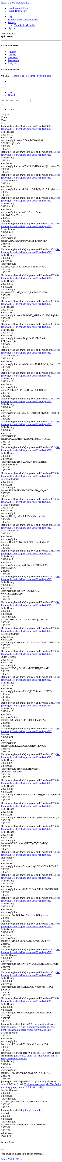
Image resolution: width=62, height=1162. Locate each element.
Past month (13, 60)
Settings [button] (12, 22)
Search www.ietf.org (18, 8)
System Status (44, 75)
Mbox (4, 1159)
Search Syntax (15, 19)
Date (10, 92)
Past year (12, 63)
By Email (30, 75)
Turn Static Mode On (24, 25)
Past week (13, 57)
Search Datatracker (17, 11)
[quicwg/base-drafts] (32, 1110)
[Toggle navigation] (31, 3)
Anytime (12, 51)
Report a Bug (17, 75)
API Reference (30, 19)
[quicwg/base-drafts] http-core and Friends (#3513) (26, 129)
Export (11, 109)
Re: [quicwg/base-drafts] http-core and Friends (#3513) (30, 153)
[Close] (2, 1149)
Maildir (11, 1159)
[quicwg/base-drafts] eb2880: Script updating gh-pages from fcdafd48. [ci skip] (31, 1086)
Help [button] (10, 16)
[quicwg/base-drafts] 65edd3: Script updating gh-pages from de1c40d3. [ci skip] (28, 1028)
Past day (12, 54)
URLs (19, 1159)
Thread (11, 95)
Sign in (11, 28)
